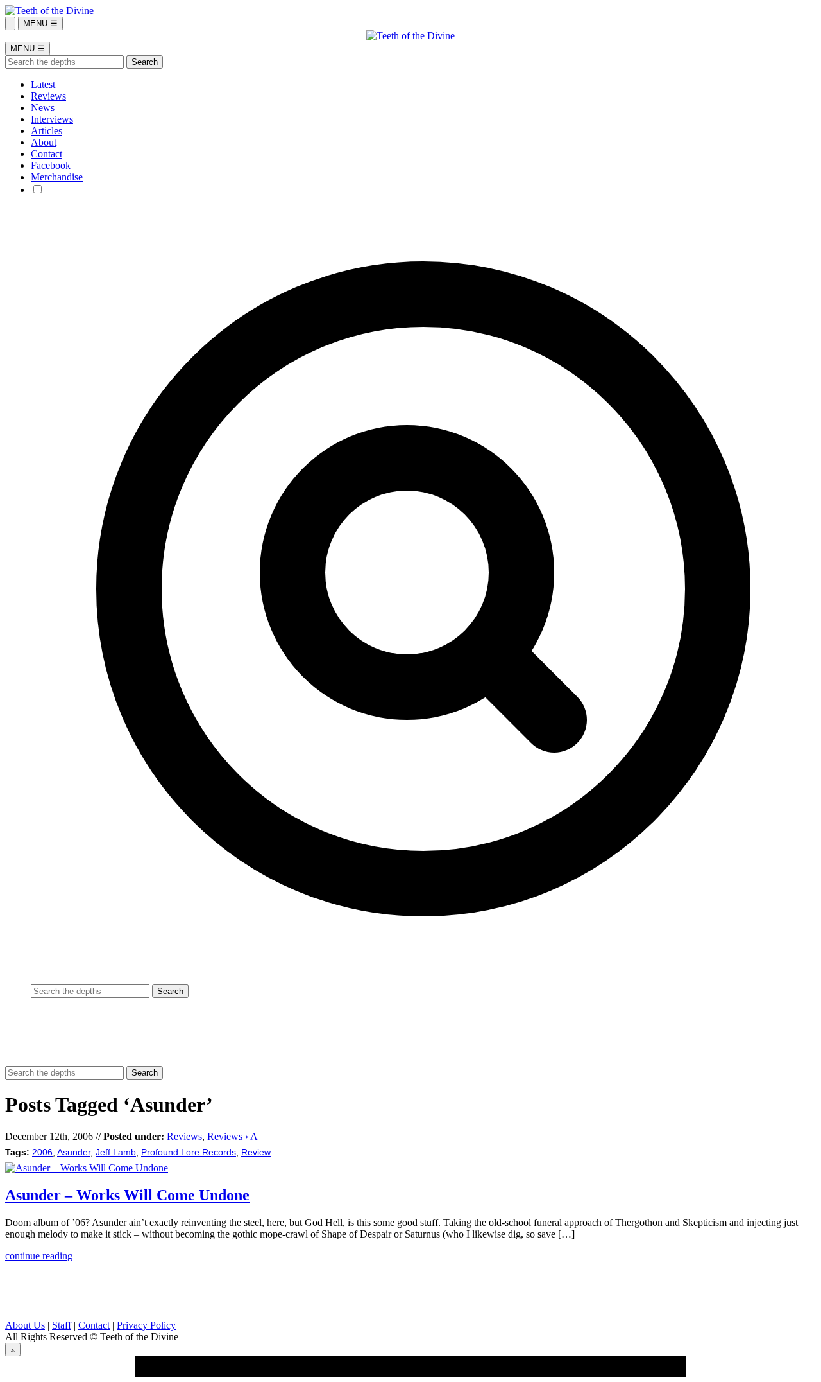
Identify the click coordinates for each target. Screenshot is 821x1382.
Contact (46, 153)
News (43, 107)
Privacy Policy (146, 1325)
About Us (25, 1325)
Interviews (52, 119)
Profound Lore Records (188, 1152)
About (43, 142)
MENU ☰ (40, 23)
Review (256, 1152)
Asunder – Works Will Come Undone (127, 1195)
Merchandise (57, 176)
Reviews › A (232, 1136)
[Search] (10, 23)
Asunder (73, 1152)
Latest (43, 84)
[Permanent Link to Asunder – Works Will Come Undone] (86, 1167)
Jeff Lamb (116, 1152)
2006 (42, 1152)
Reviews (48, 96)
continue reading (38, 1255)
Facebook (51, 165)
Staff (61, 1325)
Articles (46, 130)
